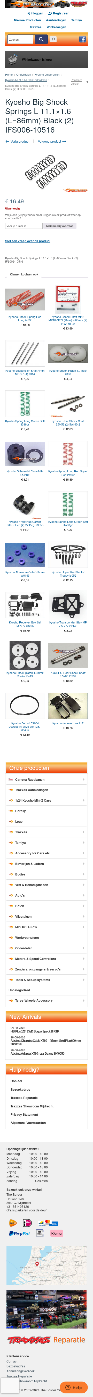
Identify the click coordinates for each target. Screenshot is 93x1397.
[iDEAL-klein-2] (27, 1223)
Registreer (60, 13)
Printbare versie (76, 81)
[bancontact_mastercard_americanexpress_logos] (48, 1223)
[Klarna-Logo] (57, 1233)
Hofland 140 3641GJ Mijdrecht (18, 1201)
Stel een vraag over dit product (27, 241)
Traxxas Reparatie (24, 1097)
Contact (16, 1081)
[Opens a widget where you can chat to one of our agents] (73, 1388)
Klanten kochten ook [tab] (24, 274)
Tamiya (76, 20)
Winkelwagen (56, 27)
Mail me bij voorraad (60, 226)
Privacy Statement (24, 1114)
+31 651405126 (17, 1206)
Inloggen (36, 13)
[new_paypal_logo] (19, 1233)
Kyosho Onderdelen (47, 74)
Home (9, 74)
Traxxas (36, 27)
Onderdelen (23, 74)
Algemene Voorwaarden (28, 1122)
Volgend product (50, 141)
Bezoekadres (20, 1089)
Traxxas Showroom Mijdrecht (32, 1106)
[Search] (41, 39)
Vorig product (19, 141)
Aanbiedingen (56, 20)
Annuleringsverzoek (20, 1371)
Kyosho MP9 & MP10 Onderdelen (26, 80)
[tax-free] (40, 1233)
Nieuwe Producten (27, 20)
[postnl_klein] (13, 1223)
